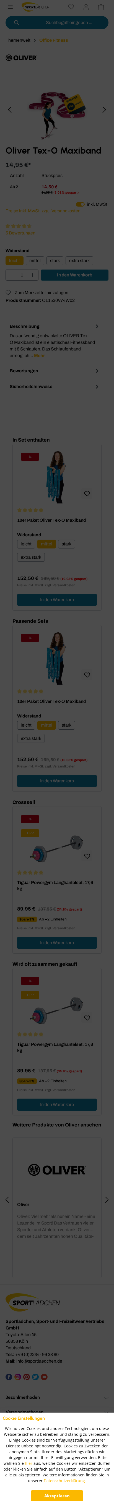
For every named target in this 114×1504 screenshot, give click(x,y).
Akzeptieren (57, 1495)
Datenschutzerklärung (64, 1480)
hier (28, 1463)
